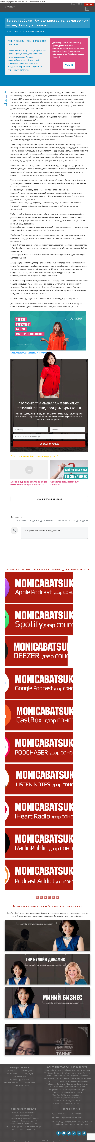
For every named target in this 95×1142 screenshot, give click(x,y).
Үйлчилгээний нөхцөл (73, 1141)
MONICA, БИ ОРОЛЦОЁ (49, 444)
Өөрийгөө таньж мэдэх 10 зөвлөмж (69, 474)
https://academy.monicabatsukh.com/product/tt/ (31, 353)
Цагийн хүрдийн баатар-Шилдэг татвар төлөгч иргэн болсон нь (29, 474)
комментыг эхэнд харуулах (73, 520)
